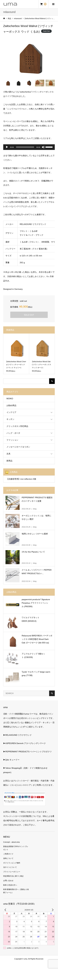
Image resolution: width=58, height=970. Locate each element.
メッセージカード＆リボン (18, 447)
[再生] (6, 147)
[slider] (49, 146)
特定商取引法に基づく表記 (13, 876)
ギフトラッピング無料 (11, 863)
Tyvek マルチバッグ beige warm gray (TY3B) (36, 673)
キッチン (10, 419)
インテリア (11, 412)
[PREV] (6, 909)
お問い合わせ (8, 881)
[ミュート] (43, 147)
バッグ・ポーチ (13, 433)
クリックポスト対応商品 (17, 426)
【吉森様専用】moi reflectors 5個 (21, 479)
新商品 (9, 461)
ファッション (12, 440)
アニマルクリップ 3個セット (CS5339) (33, 655)
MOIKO (9, 398)
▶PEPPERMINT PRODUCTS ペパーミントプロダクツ (27, 751)
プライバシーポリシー (11, 872)
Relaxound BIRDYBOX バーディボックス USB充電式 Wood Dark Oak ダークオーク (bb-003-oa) (37, 639)
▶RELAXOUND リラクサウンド (17, 735)
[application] (29, 147)
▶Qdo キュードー (11, 760)
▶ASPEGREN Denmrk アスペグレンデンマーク (24, 743)
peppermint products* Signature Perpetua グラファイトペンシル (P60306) (36, 603)
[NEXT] (52, 909)
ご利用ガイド (8, 854)
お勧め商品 (11, 405)
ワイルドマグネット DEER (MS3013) (30, 619)
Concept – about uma (11, 842)
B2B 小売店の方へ (10, 885)
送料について (8, 858)
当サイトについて (10, 867)
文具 (8, 454)
